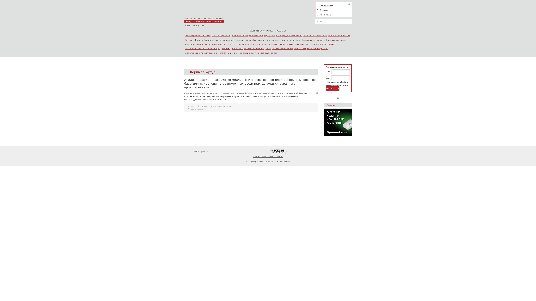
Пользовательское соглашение (268, 156)
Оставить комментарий (198, 109)
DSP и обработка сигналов (197, 35)
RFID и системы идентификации (247, 35)
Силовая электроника (282, 48)
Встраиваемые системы (315, 35)
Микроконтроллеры (336, 40)
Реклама (219, 18)
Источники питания (290, 40)
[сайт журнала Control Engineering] (297, 151)
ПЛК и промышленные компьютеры (202, 48)
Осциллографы (286, 44)
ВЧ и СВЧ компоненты (339, 35)
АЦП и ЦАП (269, 35)
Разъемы (226, 48)
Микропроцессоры (194, 44)
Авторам (188, 18)
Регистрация (198, 25)
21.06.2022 (192, 106)
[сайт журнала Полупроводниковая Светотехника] (257, 151)
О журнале (209, 18)
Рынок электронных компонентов (248, 48)
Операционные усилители (250, 44)
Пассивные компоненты (313, 40)
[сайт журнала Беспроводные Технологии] (278, 151)
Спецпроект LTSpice (214, 22)
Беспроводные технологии (289, 35)
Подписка (324, 10)
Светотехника (270, 44)
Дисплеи (198, 40)
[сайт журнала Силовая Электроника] (218, 151)
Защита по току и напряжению (219, 40)
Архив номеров (327, 15)
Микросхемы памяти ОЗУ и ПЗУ (220, 44)
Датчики (189, 40)
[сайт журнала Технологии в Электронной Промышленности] (236, 151)
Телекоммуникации (228, 53)
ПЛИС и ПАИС (329, 44)
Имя (328, 72)
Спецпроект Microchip (194, 22)
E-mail (328, 78)
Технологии (244, 53)
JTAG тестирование (221, 35)
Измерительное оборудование (251, 40)
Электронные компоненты (264, 53)
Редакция (198, 18)
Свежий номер (326, 6)
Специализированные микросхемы (311, 48)
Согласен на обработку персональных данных (337, 83)
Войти (187, 25)
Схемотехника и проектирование (201, 53)
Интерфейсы (273, 40)
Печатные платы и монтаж (308, 44)
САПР (268, 48)
